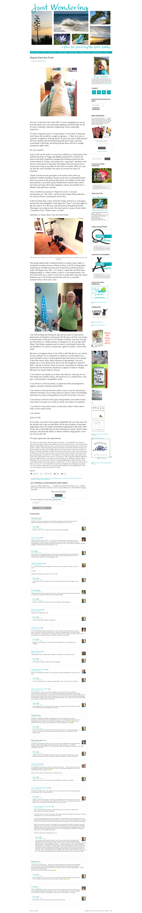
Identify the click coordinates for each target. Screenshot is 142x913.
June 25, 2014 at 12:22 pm (36, 789)
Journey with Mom (85, 52)
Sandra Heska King (37, 563)
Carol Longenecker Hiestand (39, 788)
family (60, 478)
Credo (44, 52)
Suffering (47, 479)
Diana (44, 61)
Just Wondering (71, 8)
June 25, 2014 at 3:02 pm (37, 778)
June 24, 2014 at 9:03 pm (36, 552)
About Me (37, 52)
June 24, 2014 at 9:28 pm (37, 579)
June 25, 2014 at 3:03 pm (37, 798)
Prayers (105, 52)
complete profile (107, 83)
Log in (111, 910)
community (46, 478)
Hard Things (72, 478)
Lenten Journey (73, 52)
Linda (33, 886)
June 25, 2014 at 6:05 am (36, 671)
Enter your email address (58, 491)
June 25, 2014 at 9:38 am (36, 741)
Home (32, 52)
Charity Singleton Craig (38, 669)
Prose (93, 910)
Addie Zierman (35, 628)
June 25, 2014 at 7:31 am (37, 618)
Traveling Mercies (96, 52)
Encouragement (54, 478)
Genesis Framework (100, 910)
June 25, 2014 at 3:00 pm (37, 728)
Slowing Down (40, 479)
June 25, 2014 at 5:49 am (36, 652)
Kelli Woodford (36, 764)
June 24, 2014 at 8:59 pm (36, 539)
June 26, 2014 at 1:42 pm (37, 898)
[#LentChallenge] (102, 458)
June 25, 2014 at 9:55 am (36, 765)
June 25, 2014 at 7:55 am (36, 716)
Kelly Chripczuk (36, 610)
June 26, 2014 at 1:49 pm (40, 838)
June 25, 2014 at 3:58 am (36, 611)
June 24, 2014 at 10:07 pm (36, 591)
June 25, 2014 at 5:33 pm (36, 863)
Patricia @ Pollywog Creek (39, 689)
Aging (41, 478)
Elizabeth (34, 590)
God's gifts (66, 478)
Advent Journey (62, 52)
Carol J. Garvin (35, 537)
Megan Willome (36, 651)
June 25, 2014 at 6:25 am (36, 690)
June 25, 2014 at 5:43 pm (37, 876)
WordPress (107, 910)
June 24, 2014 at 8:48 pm (36, 519)
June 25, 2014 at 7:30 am (37, 679)
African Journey (52, 52)
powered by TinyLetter (58, 497)
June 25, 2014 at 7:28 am (37, 640)
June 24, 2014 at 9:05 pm (36, 564)
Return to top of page (34, 910)
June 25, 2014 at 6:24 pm (36, 888)
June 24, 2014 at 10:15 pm (38, 600)
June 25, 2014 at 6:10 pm (39, 808)
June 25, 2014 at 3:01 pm (37, 753)
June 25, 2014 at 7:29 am (37, 660)
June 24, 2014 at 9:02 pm (37, 528)
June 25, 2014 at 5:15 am (36, 629)
